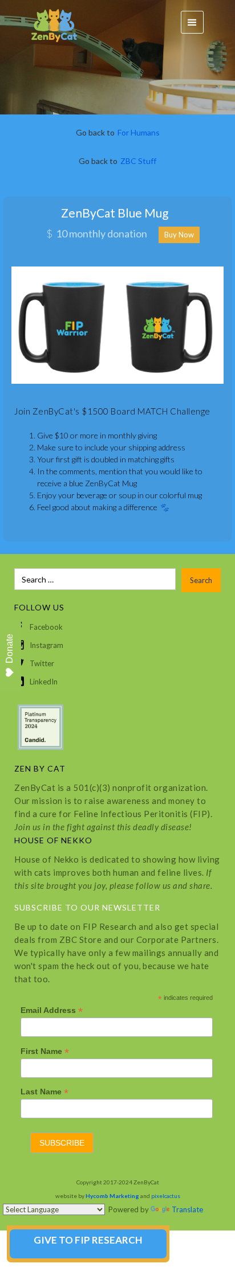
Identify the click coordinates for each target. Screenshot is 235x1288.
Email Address (52, 1010)
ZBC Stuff (138, 161)
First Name (45, 1051)
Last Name (44, 1091)
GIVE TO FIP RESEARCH (88, 1240)
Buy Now (179, 234)
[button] (192, 22)
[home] (48, 22)
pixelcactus (165, 1195)
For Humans (139, 132)
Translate (187, 1209)
